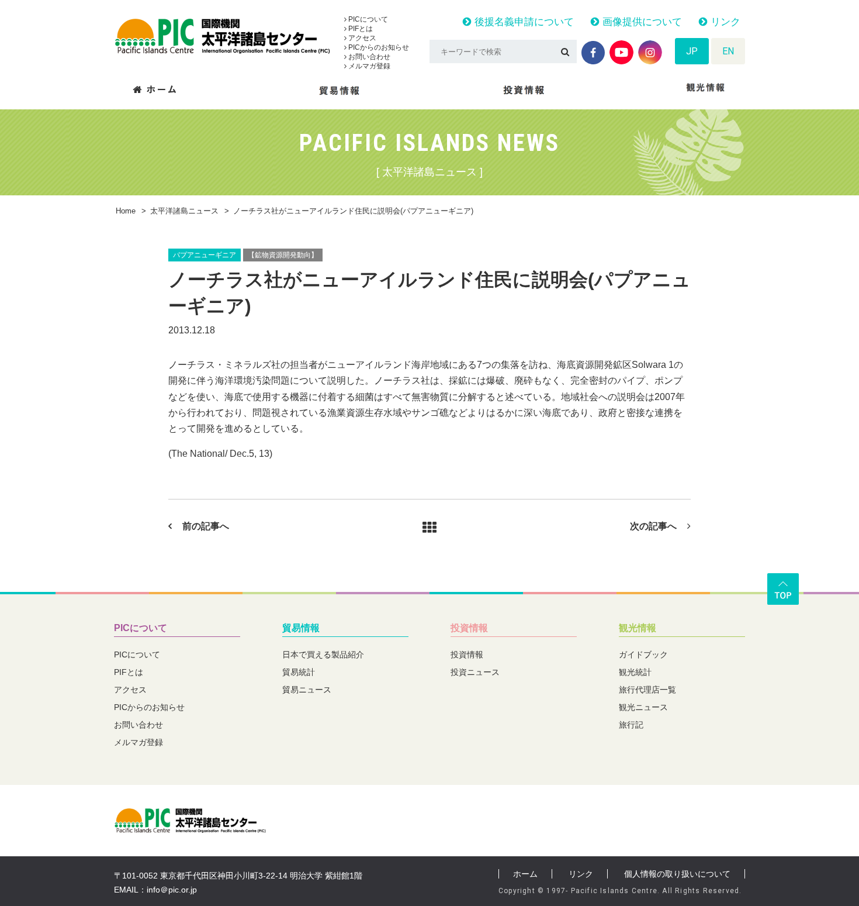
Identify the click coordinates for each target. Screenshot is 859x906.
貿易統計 (298, 672)
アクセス (361, 38)
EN (728, 51)
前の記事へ (205, 526)
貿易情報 (301, 628)
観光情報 (637, 628)
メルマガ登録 (368, 66)
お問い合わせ (368, 57)
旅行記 (631, 724)
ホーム (525, 874)
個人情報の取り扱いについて (677, 874)
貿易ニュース (306, 689)
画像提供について (641, 21)
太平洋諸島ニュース (184, 210)
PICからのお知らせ (378, 47)
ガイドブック (643, 654)
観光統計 (635, 672)
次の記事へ (653, 526)
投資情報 (469, 628)
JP (692, 51)
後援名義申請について (523, 21)
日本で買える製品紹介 (323, 654)
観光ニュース (643, 707)
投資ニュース (475, 672)
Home (126, 210)
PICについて (367, 19)
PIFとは (360, 29)
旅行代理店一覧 (647, 689)
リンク (724, 21)
